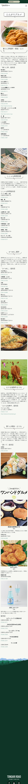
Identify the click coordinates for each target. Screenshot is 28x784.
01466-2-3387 (4, 137)
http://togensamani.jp (6, 106)
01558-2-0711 (4, 622)
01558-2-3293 (4, 647)
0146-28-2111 (4, 91)
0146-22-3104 (4, 73)
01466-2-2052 (4, 131)
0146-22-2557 (4, 311)
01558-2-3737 (4, 221)
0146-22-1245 (4, 298)
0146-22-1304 (4, 578)
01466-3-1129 (4, 412)
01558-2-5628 (4, 634)
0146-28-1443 (4, 286)
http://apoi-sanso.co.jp (6, 114)
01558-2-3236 (4, 215)
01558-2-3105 (4, 628)
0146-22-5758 (4, 280)
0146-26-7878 (4, 103)
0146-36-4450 (4, 120)
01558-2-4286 (4, 209)
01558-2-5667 (4, 233)
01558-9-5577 (4, 239)
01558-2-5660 (4, 227)
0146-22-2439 (4, 97)
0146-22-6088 (4, 292)
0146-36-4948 (4, 538)
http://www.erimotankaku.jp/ (8, 414)
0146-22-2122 (4, 274)
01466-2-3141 (4, 126)
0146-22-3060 (4, 79)
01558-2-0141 (4, 203)
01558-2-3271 (4, 640)
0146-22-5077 (4, 305)
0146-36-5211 (4, 112)
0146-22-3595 (4, 316)
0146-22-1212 (4, 85)
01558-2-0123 (4, 197)
